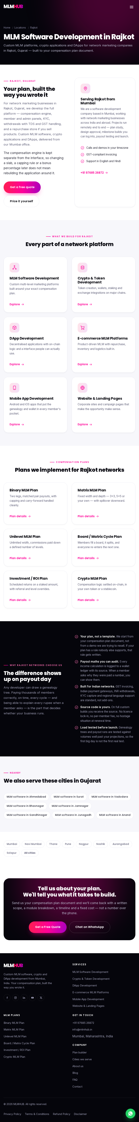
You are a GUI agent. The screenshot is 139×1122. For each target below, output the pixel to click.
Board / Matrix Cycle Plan (19, 1043)
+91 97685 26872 (92, 173)
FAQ (74, 1079)
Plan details (18, 516)
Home (7, 27)
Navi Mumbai (33, 844)
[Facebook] (7, 997)
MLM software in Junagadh (73, 815)
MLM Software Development (90, 972)
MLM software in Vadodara (110, 796)
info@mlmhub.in (82, 1029)
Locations (20, 27)
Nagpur (84, 844)
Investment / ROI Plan (17, 1050)
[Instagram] (15, 997)
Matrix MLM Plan (14, 1029)
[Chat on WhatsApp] (130, 1113)
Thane (53, 844)
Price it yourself (21, 201)
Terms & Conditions (37, 1114)
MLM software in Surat (69, 796)
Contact (77, 1086)
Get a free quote (22, 187)
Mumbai (12, 844)
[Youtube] (32, 997)
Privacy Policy (12, 1114)
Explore (15, 304)
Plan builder (79, 1052)
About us (77, 1066)
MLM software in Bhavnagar (25, 806)
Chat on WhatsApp (89, 927)
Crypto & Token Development (90, 978)
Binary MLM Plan (14, 1023)
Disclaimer (80, 1114)
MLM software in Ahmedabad (26, 796)
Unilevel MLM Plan (15, 1036)
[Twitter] (40, 997)
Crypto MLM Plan (14, 1056)
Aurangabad (121, 844)
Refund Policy (61, 1114)
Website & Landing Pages (88, 1006)
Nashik (100, 844)
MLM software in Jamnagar (70, 806)
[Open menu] (131, 7)
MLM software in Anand (114, 815)
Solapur (11, 853)
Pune (68, 844)
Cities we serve (82, 1059)
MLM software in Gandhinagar (27, 815)
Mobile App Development (88, 999)
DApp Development (84, 985)
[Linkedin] (24, 997)
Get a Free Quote (47, 927)
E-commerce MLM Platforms (90, 992)
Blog (75, 1073)
